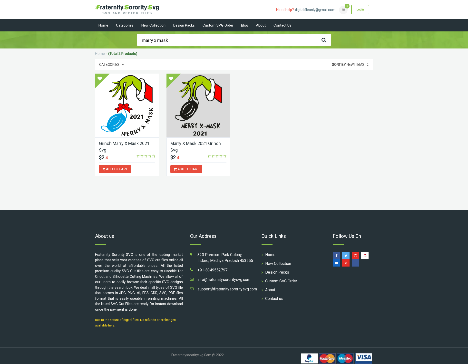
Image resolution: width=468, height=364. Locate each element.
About (261, 25)
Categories (125, 25)
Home (103, 25)
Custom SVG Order (218, 25)
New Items (348, 65)
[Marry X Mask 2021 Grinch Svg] (198, 105)
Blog (244, 25)
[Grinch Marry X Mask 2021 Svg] (127, 105)
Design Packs (184, 25)
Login (360, 9)
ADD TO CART (116, 169)
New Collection (153, 25)
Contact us (282, 25)
